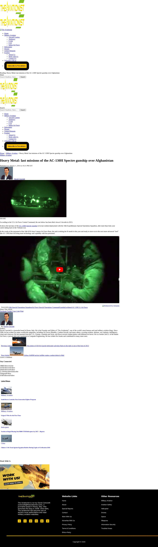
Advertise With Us (68, 520)
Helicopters (5, 427)
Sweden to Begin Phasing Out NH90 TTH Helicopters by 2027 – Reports (22, 431)
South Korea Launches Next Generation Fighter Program (18, 399)
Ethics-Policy (66, 532)
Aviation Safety (106, 505)
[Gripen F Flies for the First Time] (6, 409)
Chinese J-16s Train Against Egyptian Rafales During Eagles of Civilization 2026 (25, 447)
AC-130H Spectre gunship (28, 226)
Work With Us (67, 516)
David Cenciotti (19, 179)
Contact (65, 512)
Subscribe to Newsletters (17, 66)
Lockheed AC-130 (71, 307)
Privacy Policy (67, 524)
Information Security (108, 524)
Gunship (62, 307)
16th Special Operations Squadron (20, 307)
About (64, 505)
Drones (103, 512)
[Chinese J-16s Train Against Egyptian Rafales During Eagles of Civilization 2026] (6, 441)
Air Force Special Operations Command (45, 307)
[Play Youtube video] (59, 269)
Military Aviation (6, 155)
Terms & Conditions (69, 528)
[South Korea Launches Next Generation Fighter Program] (6, 393)
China (3, 443)
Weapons (104, 520)
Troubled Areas (106, 528)
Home (64, 501)
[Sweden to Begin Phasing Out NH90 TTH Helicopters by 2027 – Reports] (6, 425)
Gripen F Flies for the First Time (11, 415)
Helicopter (104, 508)
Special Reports (67, 508)
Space (103, 516)
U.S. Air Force (83, 307)
